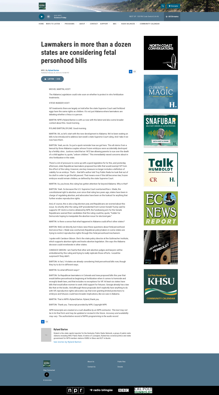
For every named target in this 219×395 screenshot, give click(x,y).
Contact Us (91, 367)
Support (104, 24)
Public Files (121, 362)
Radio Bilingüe (128, 24)
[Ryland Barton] (46, 335)
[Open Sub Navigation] (62, 24)
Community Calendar (150, 24)
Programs (69, 24)
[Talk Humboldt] (161, 170)
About (82, 24)
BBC (114, 24)
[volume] (48, 16)
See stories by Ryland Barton (67, 341)
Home (41, 24)
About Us (91, 362)
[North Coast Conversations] (161, 53)
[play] (41, 16)
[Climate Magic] (161, 92)
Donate (174, 6)
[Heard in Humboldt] (161, 247)
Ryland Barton (53, 70)
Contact (94, 24)
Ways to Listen (53, 24)
